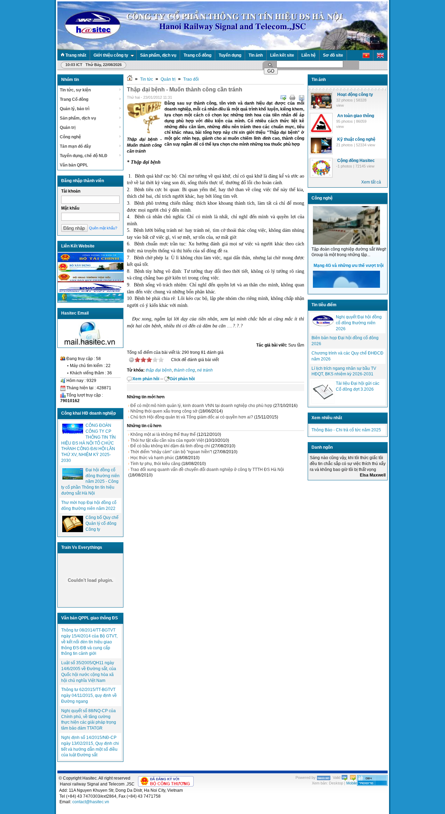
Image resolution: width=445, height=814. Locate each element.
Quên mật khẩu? (103, 228)
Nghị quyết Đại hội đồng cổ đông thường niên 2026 (359, 323)
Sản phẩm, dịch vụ (158, 55)
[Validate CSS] (353, 777)
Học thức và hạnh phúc (152, 457)
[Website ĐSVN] (91, 290)
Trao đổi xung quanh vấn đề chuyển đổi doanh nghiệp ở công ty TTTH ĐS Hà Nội (207, 469)
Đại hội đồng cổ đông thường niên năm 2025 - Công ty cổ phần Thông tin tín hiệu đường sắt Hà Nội (90, 481)
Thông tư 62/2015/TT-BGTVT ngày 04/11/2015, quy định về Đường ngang (89, 695)
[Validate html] (344, 777)
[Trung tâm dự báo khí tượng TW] (91, 301)
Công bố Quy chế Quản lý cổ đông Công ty (102, 523)
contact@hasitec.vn (90, 801)
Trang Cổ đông (74, 99)
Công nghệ (70, 137)
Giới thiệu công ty (111, 55)
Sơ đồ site (333, 55)
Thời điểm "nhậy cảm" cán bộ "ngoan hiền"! (171, 451)
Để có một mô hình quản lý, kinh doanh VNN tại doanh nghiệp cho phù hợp (201, 405)
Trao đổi (191, 79)
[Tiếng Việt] (366, 55)
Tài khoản (70, 191)
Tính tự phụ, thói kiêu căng (155, 463)
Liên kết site (282, 55)
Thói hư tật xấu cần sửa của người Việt (167, 440)
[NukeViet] (324, 777)
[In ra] (292, 97)
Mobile (351, 783)
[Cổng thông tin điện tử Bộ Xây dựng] (91, 270)
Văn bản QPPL (74, 165)
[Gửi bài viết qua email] (283, 97)
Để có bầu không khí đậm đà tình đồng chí (170, 445)
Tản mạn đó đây (75, 146)
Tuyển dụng (230, 55)
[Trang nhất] (129, 79)
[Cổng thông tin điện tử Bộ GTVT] (91, 280)
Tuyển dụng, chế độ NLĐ (83, 155)
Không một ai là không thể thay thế (163, 434)
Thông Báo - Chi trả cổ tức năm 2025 (346, 430)
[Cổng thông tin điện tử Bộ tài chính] (91, 260)
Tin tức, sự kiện (75, 90)
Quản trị (67, 127)
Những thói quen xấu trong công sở (163, 411)
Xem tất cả (371, 182)
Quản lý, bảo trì (74, 108)
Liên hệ (308, 55)
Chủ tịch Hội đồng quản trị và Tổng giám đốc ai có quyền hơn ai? (191, 417)
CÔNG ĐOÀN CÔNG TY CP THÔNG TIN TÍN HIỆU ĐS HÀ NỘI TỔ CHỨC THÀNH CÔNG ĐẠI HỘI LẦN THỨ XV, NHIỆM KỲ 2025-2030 (88, 443)
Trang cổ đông (197, 55)
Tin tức (146, 79)
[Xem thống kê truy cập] (372, 784)
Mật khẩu (70, 208)
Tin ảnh (256, 55)
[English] (380, 55)
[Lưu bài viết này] (301, 97)
